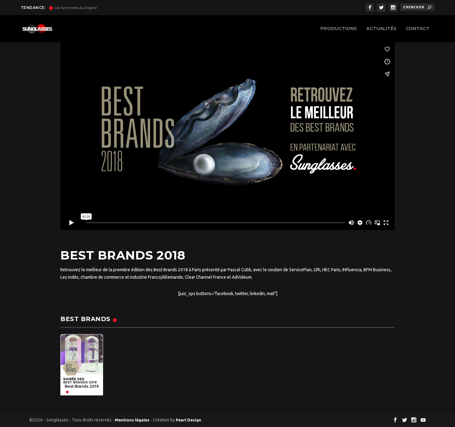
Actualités (381, 28)
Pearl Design (188, 420)
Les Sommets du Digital (75, 7)
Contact (418, 28)
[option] (81, 365)
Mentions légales (132, 420)
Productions (338, 28)
